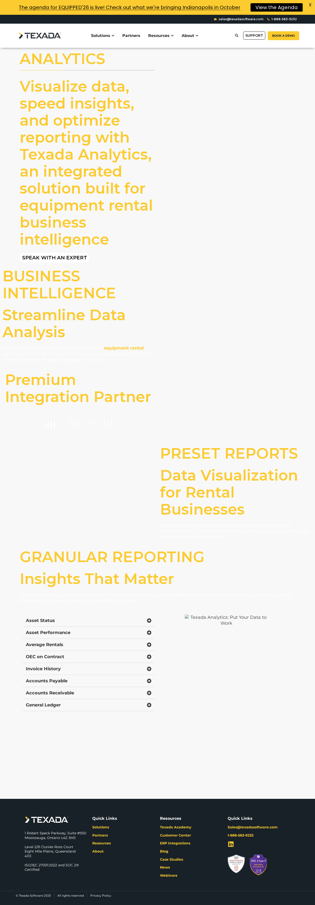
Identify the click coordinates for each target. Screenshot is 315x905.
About (98, 851)
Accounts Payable (46, 681)
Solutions (100, 827)
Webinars (168, 875)
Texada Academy (175, 827)
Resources (101, 843)
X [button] (310, 5)
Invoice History (43, 668)
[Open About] (196, 36)
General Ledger (43, 705)
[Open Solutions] (112, 36)
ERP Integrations (175, 843)
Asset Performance (48, 632)
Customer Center (175, 835)
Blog (164, 851)
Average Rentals (44, 644)
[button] (237, 36)
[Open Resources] (172, 36)
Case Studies (171, 859)
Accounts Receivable (50, 693)
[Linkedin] (231, 844)
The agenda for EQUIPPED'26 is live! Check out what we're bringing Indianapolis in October (129, 7)
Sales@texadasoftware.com (253, 827)
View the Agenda (276, 7)
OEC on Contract (45, 656)
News (165, 867)
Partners (100, 835)
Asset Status (40, 620)
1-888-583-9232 (240, 835)
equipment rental (124, 348)
